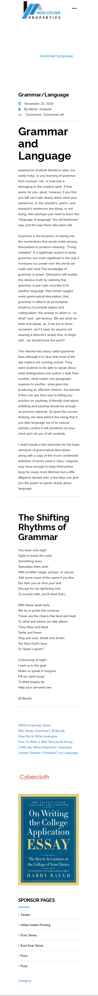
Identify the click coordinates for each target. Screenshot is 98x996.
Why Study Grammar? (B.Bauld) (41, 731)
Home (29, 56)
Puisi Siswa (29, 935)
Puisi (24, 956)
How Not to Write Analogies (37, 736)
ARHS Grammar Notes (34, 725)
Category (24, 981)
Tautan (25, 914)
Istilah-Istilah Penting (35, 925)
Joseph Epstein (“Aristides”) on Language (48, 753)
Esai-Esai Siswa (32, 945)
